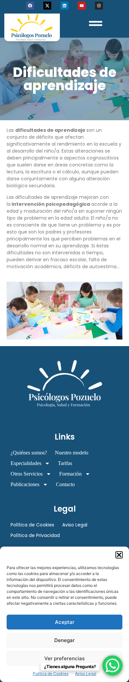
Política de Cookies (50, 673)
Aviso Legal (85, 673)
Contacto (65, 484)
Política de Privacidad (35, 535)
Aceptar (64, 622)
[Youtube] (82, 6)
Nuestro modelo (71, 452)
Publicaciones (25, 484)
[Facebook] (30, 6)
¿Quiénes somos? (29, 452)
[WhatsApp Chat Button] (112, 665)
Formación (70, 474)
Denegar (64, 640)
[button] (119, 555)
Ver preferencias (64, 658)
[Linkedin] (64, 6)
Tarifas (65, 463)
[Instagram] (99, 6)
